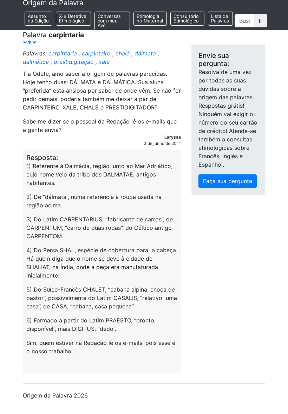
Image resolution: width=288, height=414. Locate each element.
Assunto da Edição (38, 18)
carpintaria (62, 53)
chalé (123, 53)
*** (30, 44)
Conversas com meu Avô (109, 20)
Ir (260, 20)
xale (104, 61)
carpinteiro (96, 53)
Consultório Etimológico (186, 18)
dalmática (36, 61)
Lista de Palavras (220, 18)
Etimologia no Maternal (150, 18)
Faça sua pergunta (227, 181)
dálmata (145, 53)
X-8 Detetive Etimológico (72, 18)
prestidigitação (74, 61)
